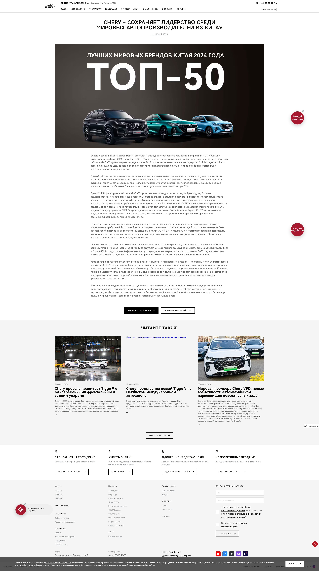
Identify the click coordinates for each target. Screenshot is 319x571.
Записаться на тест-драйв (175, 310)
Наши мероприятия (116, 518)
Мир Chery (125, 9)
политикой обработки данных (58, 563)
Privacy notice (312, 426)
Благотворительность (117, 506)
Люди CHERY (113, 502)
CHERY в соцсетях (115, 498)
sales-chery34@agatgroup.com (178, 556)
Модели (63, 9)
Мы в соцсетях (168, 509)
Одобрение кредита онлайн (177, 472)
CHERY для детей (115, 525)
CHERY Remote (114, 510)
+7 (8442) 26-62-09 (173, 552)
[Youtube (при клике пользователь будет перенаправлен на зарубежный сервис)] (218, 553)
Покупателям (95, 9)
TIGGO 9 (58, 491)
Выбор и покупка (62, 518)
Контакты (181, 9)
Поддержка (60, 540)
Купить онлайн (118, 472)
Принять (292, 564)
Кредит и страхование (64, 522)
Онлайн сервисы (150, 9)
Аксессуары (113, 491)
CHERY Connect (61, 544)
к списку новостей (157, 435)
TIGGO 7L (59, 495)
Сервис (58, 533)
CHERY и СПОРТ (115, 514)
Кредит (165, 495)
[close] (317, 426)
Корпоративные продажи (230, 472)
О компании (167, 9)
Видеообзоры (114, 522)
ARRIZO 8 (58, 498)
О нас (164, 505)
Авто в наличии (78, 9)
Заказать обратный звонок (139, 310)
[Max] (238, 553)
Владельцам (111, 9)
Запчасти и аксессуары (65, 537)
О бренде (112, 495)
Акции (136, 9)
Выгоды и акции (115, 536)
